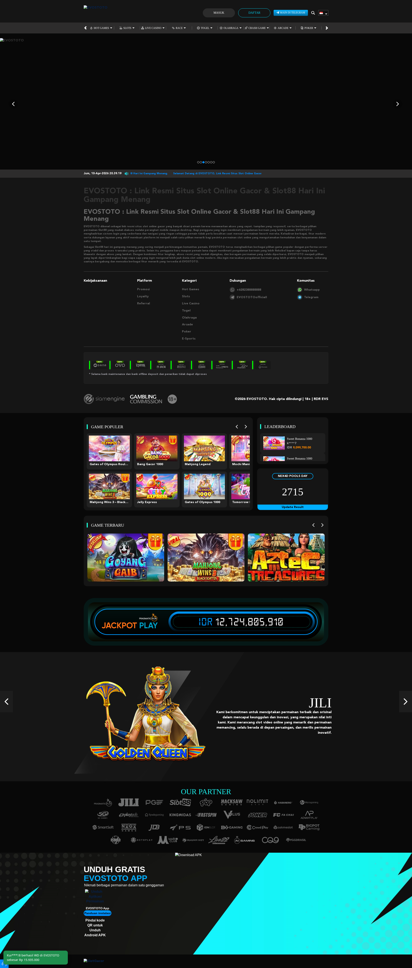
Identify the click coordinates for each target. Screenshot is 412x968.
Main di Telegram (292, 12)
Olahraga (231, 28)
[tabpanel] (206, 104)
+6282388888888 (249, 289)
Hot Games (101, 28)
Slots (127, 28)
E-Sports (188, 338)
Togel (205, 28)
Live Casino (153, 28)
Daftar (254, 12)
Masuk (219, 12)
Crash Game (257, 28)
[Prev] (237, 426)
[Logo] (96, 12)
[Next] (246, 426)
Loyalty (143, 296)
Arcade (283, 28)
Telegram (311, 297)
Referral (143, 303)
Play (148, 625)
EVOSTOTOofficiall (252, 297)
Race (179, 28)
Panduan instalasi (97, 913)
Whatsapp (312, 289)
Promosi (143, 289)
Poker (308, 28)
